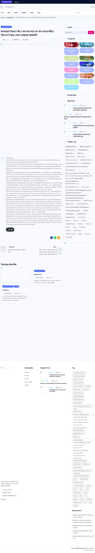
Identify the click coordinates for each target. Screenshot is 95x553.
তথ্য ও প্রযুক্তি (87, 64)
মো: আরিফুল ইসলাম (90, 550)
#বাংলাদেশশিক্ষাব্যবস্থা (82, 203)
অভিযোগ (75, 220)
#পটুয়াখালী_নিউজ (88, 200)
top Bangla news (70, 217)
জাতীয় (71, 64)
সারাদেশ (8, 12)
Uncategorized (10, 17)
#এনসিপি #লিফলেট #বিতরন (86, 160)
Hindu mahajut (70, 213)
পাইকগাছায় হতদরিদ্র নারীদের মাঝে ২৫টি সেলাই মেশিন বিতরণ (83, 537)
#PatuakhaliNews (83, 150)
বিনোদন (71, 70)
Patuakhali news (81, 213)
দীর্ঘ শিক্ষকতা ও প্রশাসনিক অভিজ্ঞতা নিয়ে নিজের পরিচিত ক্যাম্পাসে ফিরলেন (53, 383)
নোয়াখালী (68, 230)
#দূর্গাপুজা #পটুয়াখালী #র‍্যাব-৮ (72, 187)
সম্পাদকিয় (87, 81)
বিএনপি (87, 234)
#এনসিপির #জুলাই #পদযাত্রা (72, 163)
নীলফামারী (82, 227)
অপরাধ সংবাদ (81, 217)
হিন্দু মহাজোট (69, 237)
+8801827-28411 (6, 493)
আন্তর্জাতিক (23, 12)
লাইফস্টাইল (86, 75)
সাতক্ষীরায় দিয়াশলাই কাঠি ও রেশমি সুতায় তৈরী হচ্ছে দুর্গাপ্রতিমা (82, 527)
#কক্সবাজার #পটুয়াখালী (86, 163)
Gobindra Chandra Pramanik (73, 210)
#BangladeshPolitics (71, 146)
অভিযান (68, 220)
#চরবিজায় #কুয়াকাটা (70, 170)
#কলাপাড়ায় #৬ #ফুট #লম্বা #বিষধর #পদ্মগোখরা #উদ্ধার (77, 166)
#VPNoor (80, 153)
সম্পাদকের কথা (5, 290)
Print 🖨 (10, 229)
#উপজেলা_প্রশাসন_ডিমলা (71, 160)
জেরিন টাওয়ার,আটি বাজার (6, 490)
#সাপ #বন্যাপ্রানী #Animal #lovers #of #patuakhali (77, 207)
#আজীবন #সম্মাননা (70, 156)
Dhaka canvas (7, 293)
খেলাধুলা (31, 12)
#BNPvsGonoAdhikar (85, 146)
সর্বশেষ (2, 12)
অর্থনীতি (87, 50)
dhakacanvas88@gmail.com (9, 495)
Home (2, 17)
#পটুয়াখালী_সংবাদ (70, 203)
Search (91, 32)
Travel (87, 44)
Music (71, 44)
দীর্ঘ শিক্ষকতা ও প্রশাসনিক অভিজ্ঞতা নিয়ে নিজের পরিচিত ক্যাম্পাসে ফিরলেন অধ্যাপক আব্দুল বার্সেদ (82, 521)
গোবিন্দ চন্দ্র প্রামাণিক (70, 224)
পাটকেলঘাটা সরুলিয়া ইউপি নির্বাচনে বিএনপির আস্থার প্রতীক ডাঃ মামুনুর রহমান (83, 516)
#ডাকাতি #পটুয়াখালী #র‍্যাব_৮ (72, 183)
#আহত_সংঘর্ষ (81, 156)
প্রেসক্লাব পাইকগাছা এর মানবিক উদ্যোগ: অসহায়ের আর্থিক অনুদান (83, 532)
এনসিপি (84, 220)
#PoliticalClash (70, 153)
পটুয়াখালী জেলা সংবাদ (70, 234)
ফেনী (79, 234)
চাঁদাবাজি (80, 224)
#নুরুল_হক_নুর (85, 187)
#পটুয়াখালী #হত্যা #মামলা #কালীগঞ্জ (73, 200)
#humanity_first (70, 150)
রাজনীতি (15, 12)
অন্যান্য (38, 12)
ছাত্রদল (88, 224)
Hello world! (37, 274)
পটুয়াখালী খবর (77, 230)
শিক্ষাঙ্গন (71, 81)
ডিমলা (67, 227)
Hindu (85, 210)
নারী (74, 227)
